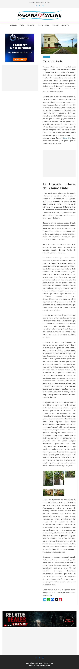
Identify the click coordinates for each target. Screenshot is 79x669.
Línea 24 (66, 138)
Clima (22, 25)
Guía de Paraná (43, 25)
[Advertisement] (59, 163)
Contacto (65, 25)
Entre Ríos (46, 57)
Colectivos (31, 25)
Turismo (55, 25)
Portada (13, 25)
